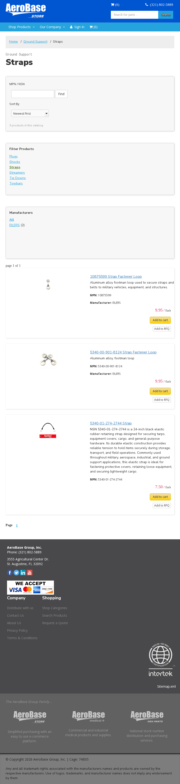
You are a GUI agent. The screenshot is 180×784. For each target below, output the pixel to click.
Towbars (16, 183)
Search (165, 14)
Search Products (54, 615)
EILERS (14, 225)
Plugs (13, 156)
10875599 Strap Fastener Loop (116, 276)
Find (61, 94)
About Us (14, 623)
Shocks (14, 162)
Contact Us (15, 615)
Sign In (78, 27)
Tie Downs (17, 178)
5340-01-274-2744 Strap (111, 423)
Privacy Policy (17, 630)
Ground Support (35, 41)
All (11, 220)
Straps (14, 167)
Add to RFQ (161, 329)
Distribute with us (20, 608)
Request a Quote (55, 623)
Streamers (17, 172)
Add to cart (160, 320)
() (116, 5)
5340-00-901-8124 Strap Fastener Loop (123, 352)
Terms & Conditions (22, 638)
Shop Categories (54, 608)
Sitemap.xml (166, 686)
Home (13, 41)
